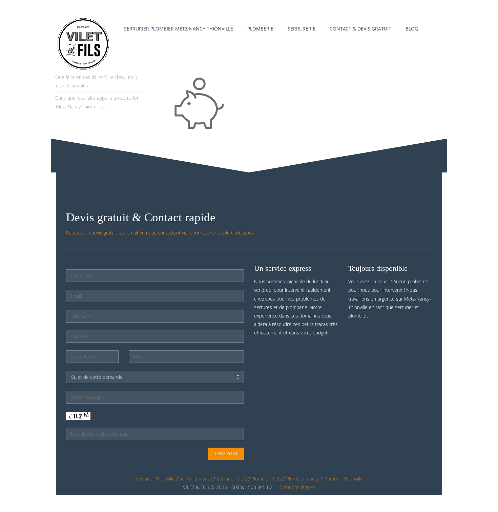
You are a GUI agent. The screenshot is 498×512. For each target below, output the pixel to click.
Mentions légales (297, 487)
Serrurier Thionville (155, 478)
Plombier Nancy (302, 478)
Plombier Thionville (343, 478)
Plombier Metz (266, 478)
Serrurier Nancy (195, 478)
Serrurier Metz (231, 478)
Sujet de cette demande (97, 377)
